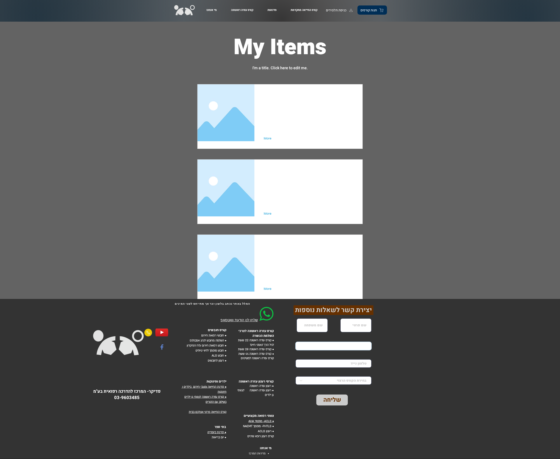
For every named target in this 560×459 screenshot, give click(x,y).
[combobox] (333, 380)
